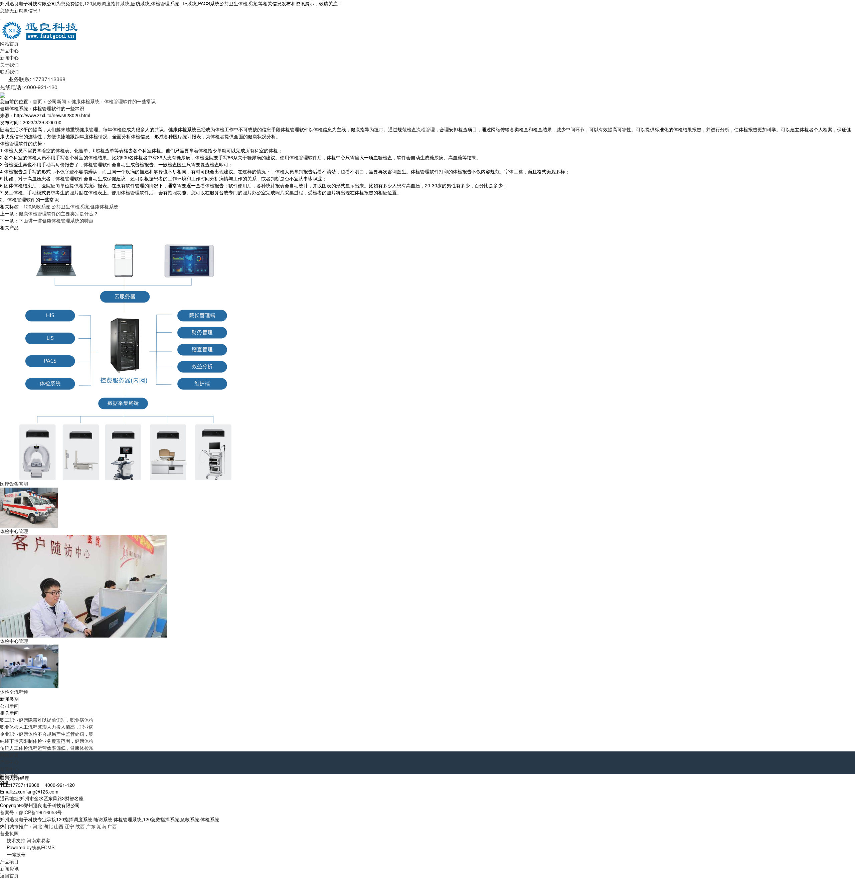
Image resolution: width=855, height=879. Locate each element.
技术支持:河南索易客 (28, 840)
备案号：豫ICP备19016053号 (31, 812)
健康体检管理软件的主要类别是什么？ (58, 213)
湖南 (101, 826)
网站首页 (9, 43)
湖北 (48, 826)
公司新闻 (56, 101)
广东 (91, 826)
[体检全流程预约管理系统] (29, 666)
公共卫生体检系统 (70, 206)
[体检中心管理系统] (84, 585)
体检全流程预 (14, 691)
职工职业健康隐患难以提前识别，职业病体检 (47, 719)
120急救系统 (36, 206)
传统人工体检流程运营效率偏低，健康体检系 (47, 747)
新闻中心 (9, 57)
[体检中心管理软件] (29, 507)
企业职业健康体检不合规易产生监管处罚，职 (47, 733)
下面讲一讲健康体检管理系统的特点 (56, 220)
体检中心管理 (14, 531)
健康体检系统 (104, 206)
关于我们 (9, 64)
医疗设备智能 (14, 483)
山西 (58, 826)
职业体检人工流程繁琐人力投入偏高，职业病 (47, 726)
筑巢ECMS (43, 847)
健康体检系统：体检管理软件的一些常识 (113, 101)
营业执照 (9, 833)
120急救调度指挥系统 (107, 3)
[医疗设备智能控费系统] (125, 355)
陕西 (80, 826)
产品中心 (9, 50)
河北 (37, 826)
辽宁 (69, 826)
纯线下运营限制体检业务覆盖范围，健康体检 (47, 740)
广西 (112, 826)
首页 (37, 101)
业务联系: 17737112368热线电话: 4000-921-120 (32, 83)
